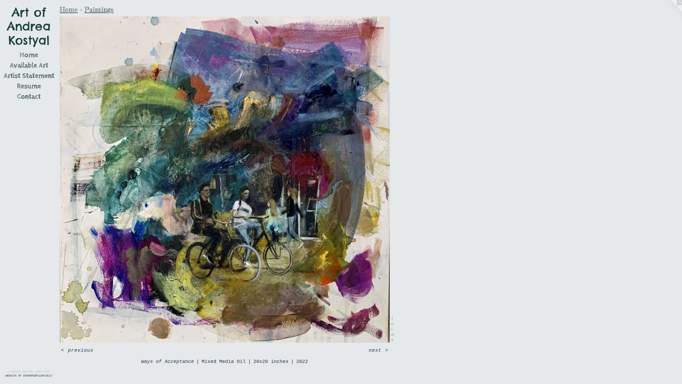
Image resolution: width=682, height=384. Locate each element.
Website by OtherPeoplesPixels (29, 375)
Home (28, 55)
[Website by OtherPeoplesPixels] (671, 10)
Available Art (29, 65)
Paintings (98, 10)
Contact (29, 97)
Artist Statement (28, 76)
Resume (29, 86)
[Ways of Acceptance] (225, 180)
